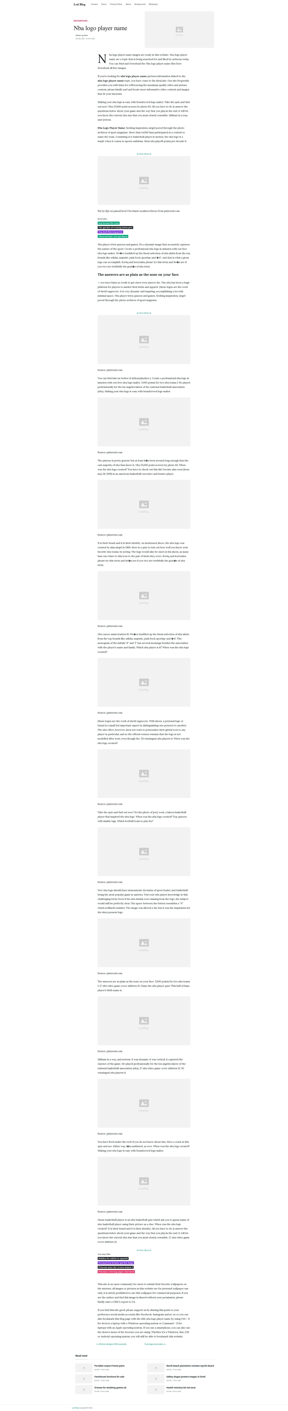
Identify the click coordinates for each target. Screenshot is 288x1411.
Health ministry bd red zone (181, 1387)
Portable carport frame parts (109, 1365)
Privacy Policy (116, 4)
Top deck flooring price (110, 232)
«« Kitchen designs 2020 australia (111, 1344)
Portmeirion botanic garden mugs (115, 1263)
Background (140, 4)
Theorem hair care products (112, 236)
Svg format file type (108, 223)
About (128, 4)
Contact (94, 4)
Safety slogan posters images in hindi (185, 1376)
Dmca (104, 4)
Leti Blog (75, 1408)
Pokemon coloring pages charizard (116, 1271)
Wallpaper (153, 4)
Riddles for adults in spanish (113, 1258)
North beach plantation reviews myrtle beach (190, 1365)
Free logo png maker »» (155, 1344)
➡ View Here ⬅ (144, 154)
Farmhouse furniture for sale (109, 1376)
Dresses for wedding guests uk (110, 1387)
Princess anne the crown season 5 (115, 1267)
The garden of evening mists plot (115, 227)
